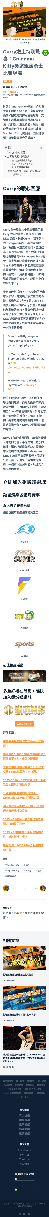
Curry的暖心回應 (16, 152)
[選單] (45, 5)
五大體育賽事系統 (24, 164)
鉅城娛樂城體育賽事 (22, 160)
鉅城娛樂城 (10, 876)
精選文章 (7, 81)
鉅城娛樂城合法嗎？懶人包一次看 (19, 1014)
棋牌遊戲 (19, 1085)
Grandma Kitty (11, 865)
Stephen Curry (11, 870)
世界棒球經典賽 (14, 1089)
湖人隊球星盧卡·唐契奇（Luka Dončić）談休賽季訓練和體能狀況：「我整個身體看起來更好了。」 (24, 1057)
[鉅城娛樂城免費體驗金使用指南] (24, 958)
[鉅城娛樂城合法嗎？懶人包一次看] (24, 998)
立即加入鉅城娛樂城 (18, 156)
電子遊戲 (42, 1081)
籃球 (39, 870)
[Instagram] (29, 1214)
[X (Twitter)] (24, 1214)
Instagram (24, 1163)
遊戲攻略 (41, 1085)
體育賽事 (31, 1081)
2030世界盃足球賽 (12, 1093)
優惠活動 (41, 1093)
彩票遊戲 (8, 1085)
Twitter (24, 1154)
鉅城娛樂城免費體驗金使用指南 (18, 974)
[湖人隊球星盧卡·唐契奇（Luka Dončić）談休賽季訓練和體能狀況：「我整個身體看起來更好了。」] (24, 1038)
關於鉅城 (24, 1097)
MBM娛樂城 (26, 1206)
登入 (22, 913)
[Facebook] (20, 1214)
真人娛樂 (20, 1081)
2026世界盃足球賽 (33, 1089)
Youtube (24, 1159)
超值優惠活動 (23, 167)
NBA (26, 865)
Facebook (24, 1150)
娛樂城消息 (29, 1093)
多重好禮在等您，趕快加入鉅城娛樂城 (27, 173)
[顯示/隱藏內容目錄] (40, 148)
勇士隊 (27, 870)
